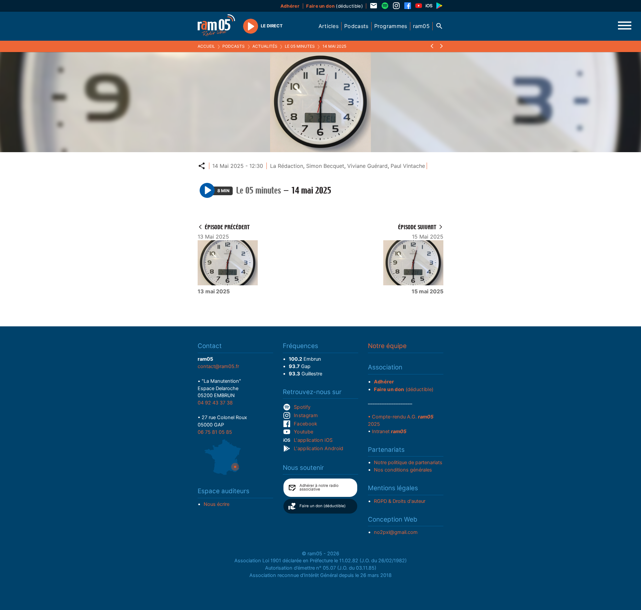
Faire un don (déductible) (322, 506)
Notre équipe (387, 346)
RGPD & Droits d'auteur (399, 501)
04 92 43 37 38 (215, 403)
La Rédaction (286, 166)
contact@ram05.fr (218, 366)
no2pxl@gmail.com (396, 532)
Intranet (389, 431)
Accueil (206, 46)
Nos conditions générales (403, 470)
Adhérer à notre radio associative (319, 487)
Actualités (264, 46)
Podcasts (233, 46)
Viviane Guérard (367, 166)
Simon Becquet (325, 166)
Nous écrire (216, 504)
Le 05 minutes (300, 46)
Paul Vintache (408, 166)
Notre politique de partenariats (408, 463)
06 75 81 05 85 (215, 432)
